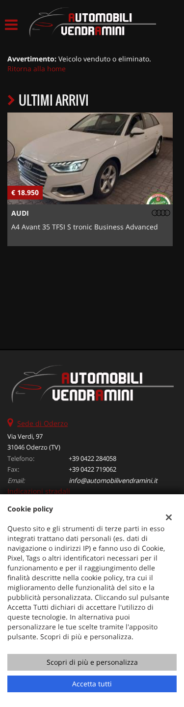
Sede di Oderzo (42, 423)
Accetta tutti (92, 683)
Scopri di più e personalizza (92, 662)
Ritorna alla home (36, 68)
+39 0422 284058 (92, 458)
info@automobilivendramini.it (113, 480)
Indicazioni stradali (38, 491)
